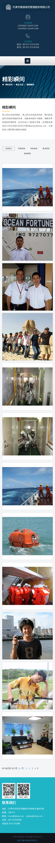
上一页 (21, 768)
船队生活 (19, 85)
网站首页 (9, 85)
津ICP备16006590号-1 (27, 840)
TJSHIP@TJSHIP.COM (28, 28)
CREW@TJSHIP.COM (28, 26)
